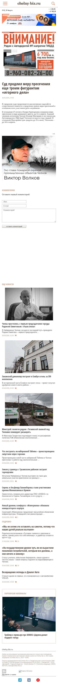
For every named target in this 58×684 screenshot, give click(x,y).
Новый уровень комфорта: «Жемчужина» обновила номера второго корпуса (25, 507)
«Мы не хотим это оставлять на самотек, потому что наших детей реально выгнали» (28, 528)
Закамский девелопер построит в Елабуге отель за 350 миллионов (26, 378)
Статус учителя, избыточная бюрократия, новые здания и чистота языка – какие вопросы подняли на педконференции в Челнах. (27, 560)
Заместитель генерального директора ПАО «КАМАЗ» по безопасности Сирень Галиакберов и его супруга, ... (25, 495)
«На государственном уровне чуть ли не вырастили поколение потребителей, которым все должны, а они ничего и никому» (28, 550)
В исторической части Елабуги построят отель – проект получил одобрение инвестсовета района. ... (28, 384)
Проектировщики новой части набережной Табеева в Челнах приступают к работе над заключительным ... (27, 459)
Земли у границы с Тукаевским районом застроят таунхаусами (24, 471)
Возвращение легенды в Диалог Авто (20, 572)
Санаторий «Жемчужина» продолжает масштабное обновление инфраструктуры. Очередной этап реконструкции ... (28, 513)
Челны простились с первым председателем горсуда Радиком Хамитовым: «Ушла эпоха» (25, 325)
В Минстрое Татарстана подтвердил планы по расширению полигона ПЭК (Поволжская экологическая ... (26, 437)
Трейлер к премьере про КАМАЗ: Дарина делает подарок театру (25, 636)
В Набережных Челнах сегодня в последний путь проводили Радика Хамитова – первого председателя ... (27, 331)
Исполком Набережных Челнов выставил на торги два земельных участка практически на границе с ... (24, 477)
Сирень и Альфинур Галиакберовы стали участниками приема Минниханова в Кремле (26, 489)
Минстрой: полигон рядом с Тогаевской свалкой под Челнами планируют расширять (26, 430)
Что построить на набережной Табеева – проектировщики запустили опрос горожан (28, 453)
